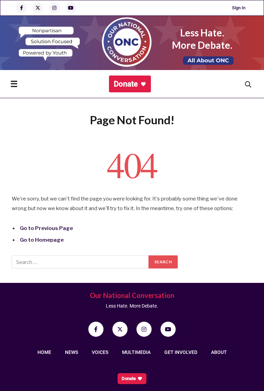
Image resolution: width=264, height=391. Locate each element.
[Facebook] (21, 7)
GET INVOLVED (180, 352)
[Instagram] (54, 7)
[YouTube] (70, 7)
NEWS (71, 352)
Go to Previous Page (46, 228)
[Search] (248, 84)
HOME (44, 352)
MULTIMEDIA (136, 352)
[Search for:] (80, 261)
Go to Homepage (42, 240)
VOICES (100, 352)
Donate (126, 84)
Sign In (238, 7)
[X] (37, 7)
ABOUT (219, 352)
